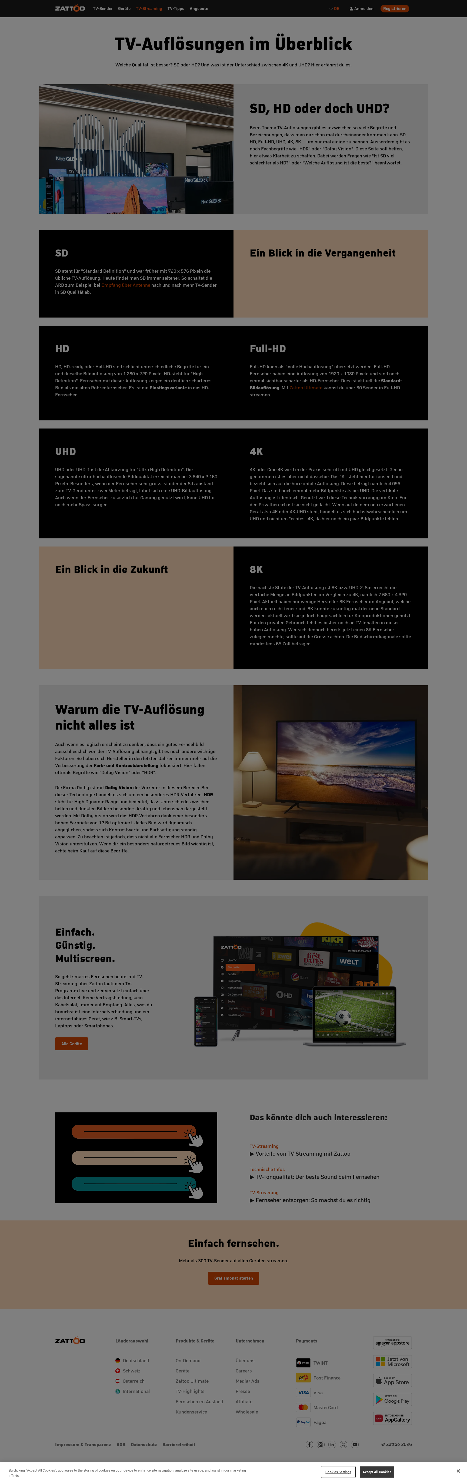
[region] (233, 1471)
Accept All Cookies (377, 1472)
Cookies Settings (338, 1472)
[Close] (458, 1471)
